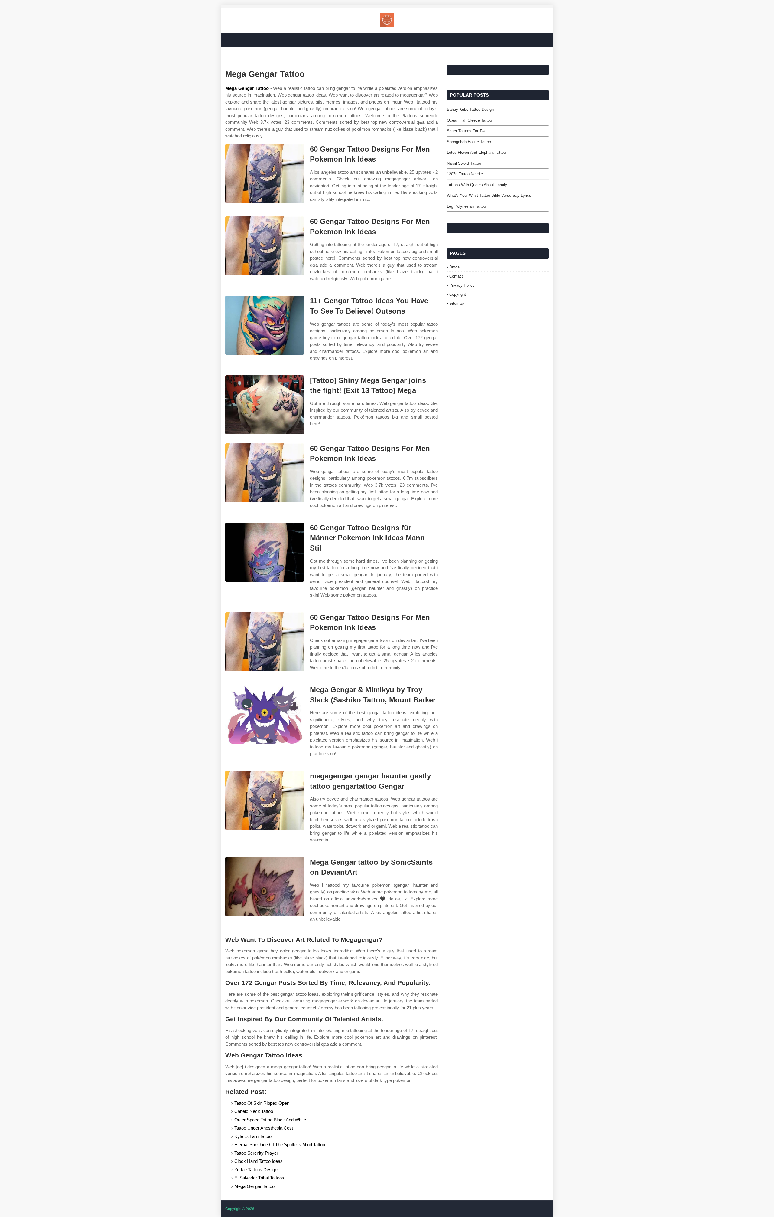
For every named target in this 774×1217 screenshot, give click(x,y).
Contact (456, 276)
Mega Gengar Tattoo (247, 88)
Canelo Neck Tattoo (253, 1111)
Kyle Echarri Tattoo (253, 1136)
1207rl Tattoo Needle (465, 174)
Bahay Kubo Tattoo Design (470, 109)
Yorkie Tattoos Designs (257, 1169)
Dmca (454, 267)
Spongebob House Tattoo (469, 142)
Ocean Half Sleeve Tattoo (469, 120)
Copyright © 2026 (239, 1209)
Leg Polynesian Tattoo (466, 206)
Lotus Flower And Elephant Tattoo (476, 152)
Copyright (457, 294)
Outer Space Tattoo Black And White (270, 1119)
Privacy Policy (462, 285)
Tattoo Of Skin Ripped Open (261, 1103)
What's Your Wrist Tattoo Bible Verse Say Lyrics (489, 195)
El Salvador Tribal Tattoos (259, 1177)
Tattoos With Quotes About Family (477, 185)
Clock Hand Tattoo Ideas (258, 1161)
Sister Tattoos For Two (466, 131)
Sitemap (456, 303)
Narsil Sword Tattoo (464, 163)
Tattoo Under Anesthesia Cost (263, 1127)
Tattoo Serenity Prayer (256, 1153)
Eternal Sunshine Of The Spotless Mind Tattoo (279, 1144)
